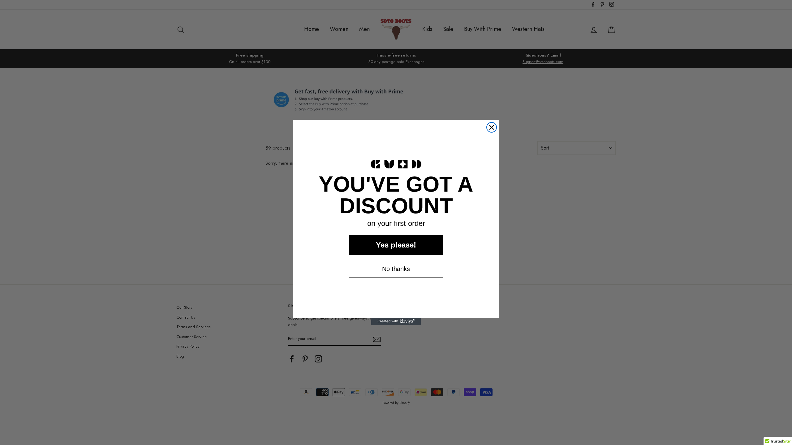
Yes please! (396, 245)
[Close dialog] (492, 127)
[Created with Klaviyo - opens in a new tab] (396, 321)
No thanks (396, 268)
